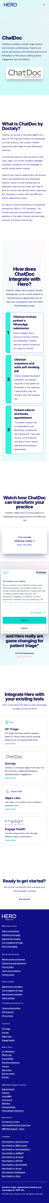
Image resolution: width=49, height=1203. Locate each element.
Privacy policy (8, 967)
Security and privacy (11, 1063)
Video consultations (10, 931)
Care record (7, 1100)
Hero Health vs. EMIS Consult (14, 1146)
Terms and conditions (11, 971)
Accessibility (7, 1059)
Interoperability (8, 1107)
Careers (5, 1066)
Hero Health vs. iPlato (11, 1176)
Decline (24, 628)
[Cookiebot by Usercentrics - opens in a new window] (35, 572)
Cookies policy (8, 975)
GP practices (7, 1016)
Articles (5, 1077)
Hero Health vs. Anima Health (14, 1165)
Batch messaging (9, 947)
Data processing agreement (14, 963)
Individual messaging (11, 935)
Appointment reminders (12, 987)
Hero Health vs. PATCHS (12, 1161)
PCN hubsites (8, 1012)
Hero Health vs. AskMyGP (13, 1153)
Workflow (6, 1104)
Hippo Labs (6, 1036)
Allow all (24, 620)
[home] (14, 4)
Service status (8, 1074)
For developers (8, 1051)
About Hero (7, 1070)
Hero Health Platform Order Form (16, 1125)
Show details (36, 613)
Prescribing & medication (13, 1111)
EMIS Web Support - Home (13, 1129)
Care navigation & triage (12, 943)
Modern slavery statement (13, 959)
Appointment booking (11, 939)
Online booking (8, 998)
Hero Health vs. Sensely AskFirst (16, 1149)
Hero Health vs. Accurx (12, 1168)
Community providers (11, 1008)
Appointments (8, 1089)
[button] (44, 4)
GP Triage (6, 1029)
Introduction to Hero (11, 1122)
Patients (6, 1093)
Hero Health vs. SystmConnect (15, 1142)
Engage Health (8, 1040)
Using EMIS (6, 1096)
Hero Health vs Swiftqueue (13, 1172)
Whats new (7, 1055)
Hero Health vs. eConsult (12, 1157)
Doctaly (5, 1033)
